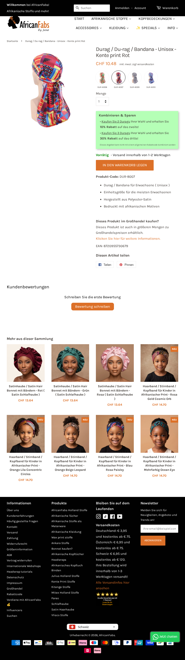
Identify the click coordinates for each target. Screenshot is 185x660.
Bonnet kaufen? (61, 548)
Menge (101, 93)
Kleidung (117, 28)
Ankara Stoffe (60, 543)
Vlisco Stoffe (59, 615)
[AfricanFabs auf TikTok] (105, 518)
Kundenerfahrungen (20, 515)
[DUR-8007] (118, 77)
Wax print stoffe (62, 537)
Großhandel (15, 588)
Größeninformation (19, 549)
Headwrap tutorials (19, 571)
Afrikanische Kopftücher (67, 554)
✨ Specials (147, 28)
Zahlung (12, 538)
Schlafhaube (60, 603)
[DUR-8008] (102, 77)
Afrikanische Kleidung (66, 531)
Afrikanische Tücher (64, 515)
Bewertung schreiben (92, 306)
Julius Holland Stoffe (65, 576)
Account (140, 8)
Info (171, 28)
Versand (12, 532)
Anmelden (122, 8)
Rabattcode (14, 594)
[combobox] (92, 8)
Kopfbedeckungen (156, 18)
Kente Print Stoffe (63, 581)
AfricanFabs (107, 635)
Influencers (14, 610)
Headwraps (58, 559)
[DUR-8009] (134, 77)
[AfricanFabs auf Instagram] (98, 517)
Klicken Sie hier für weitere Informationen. (128, 239)
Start (79, 18)
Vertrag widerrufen (19, 560)
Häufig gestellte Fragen (22, 521)
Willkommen (16, 5)
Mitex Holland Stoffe (65, 592)
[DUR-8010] (151, 77)
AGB (9, 555)
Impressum (14, 583)
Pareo (55, 598)
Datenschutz (15, 577)
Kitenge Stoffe (60, 587)
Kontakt (12, 526)
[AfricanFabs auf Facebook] (112, 517)
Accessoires (87, 28)
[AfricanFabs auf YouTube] (119, 517)
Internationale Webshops (24, 566)
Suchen (12, 615)
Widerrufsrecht (17, 543)
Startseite (12, 41)
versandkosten (145, 64)
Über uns (13, 510)
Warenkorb (170, 8)
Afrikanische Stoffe (110, 18)
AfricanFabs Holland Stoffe (69, 510)
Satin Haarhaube (62, 609)
